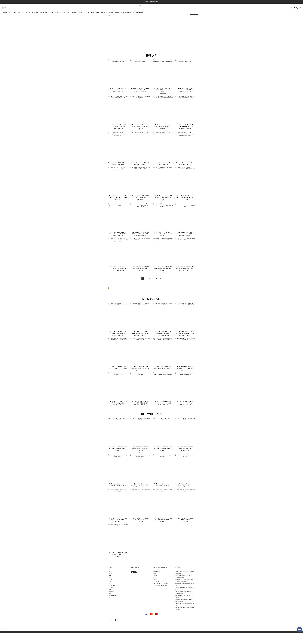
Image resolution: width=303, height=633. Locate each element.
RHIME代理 (111, 587)
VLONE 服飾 (35, 12)
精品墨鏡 (10, 12)
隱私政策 (154, 573)
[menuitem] (142, 278)
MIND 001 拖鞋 (43, 12)
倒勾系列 (63, 12)
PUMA (92, 12)
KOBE (97, 12)
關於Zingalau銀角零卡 (113, 595)
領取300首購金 (110, 12)
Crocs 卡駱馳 (17, 12)
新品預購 (110, 573)
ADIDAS (87, 12)
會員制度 (117, 12)
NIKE (68, 12)
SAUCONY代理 (112, 585)
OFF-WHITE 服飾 (26, 12)
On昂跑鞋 (74, 12)
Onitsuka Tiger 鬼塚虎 (54, 12)
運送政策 (154, 577)
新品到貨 (110, 571)
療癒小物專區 (111, 591)
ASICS (80, 12)
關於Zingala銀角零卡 (138, 12)
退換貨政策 (155, 579)
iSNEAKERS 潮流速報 (126, 12)
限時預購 (5, 12)
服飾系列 (110, 589)
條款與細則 (155, 575)
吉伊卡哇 (103, 12)
